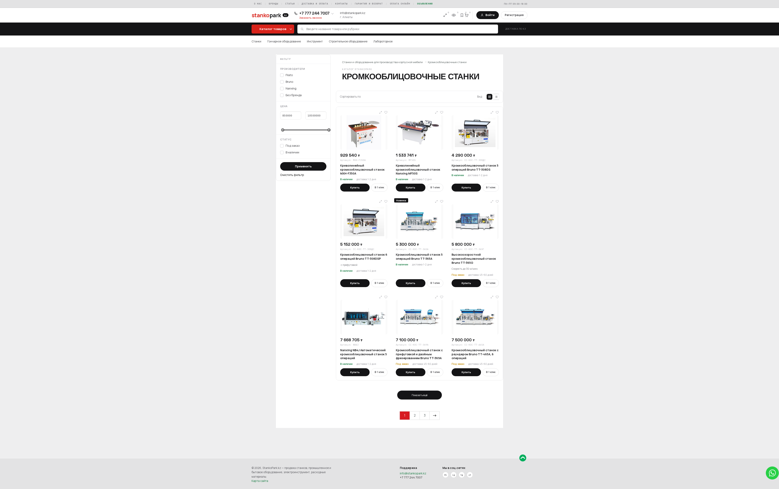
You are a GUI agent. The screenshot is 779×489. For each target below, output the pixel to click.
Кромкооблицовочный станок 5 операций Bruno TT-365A (419, 257)
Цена (284, 106)
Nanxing (291, 88)
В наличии (292, 152)
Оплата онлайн (400, 3)
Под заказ (293, 146)
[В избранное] (385, 112)
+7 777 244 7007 (411, 477)
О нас (258, 3)
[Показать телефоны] (332, 13)
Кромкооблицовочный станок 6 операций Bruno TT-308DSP (363, 257)
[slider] (282, 129)
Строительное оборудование (348, 41)
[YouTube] (470, 475)
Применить (303, 166)
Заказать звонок (310, 17)
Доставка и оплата (315, 3)
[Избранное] (462, 15)
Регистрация (514, 15)
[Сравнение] (445, 15)
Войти (490, 15)
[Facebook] (445, 475)
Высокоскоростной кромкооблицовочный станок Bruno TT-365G (474, 258)
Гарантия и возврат (369, 3)
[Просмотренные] (453, 15)
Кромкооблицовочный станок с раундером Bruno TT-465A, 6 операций (475, 354)
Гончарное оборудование (284, 41)
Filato (289, 75)
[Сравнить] (380, 112)
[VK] (454, 475)
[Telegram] (462, 475)
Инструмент (315, 41)
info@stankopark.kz (352, 13)
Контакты (341, 3)
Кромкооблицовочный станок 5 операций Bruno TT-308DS (475, 167)
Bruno (289, 82)
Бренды (273, 3)
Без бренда (294, 95)
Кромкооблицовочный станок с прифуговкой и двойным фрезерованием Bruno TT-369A (419, 354)
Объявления (425, 3)
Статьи (290, 3)
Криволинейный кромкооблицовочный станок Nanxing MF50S (418, 169)
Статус (286, 139)
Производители (292, 68)
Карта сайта (260, 481)
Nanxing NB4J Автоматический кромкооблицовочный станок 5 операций (363, 354)
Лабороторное (383, 41)
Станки (256, 41)
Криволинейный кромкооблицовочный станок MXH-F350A (362, 169)
